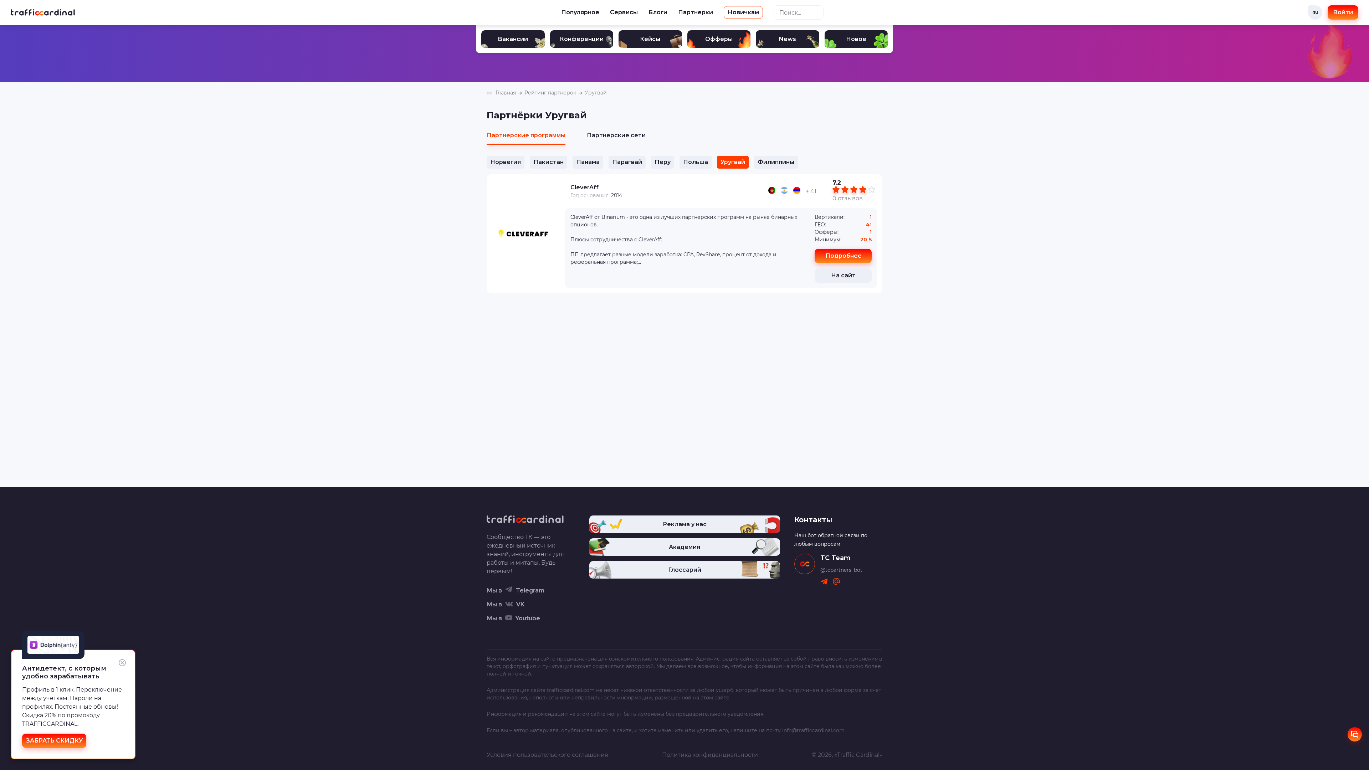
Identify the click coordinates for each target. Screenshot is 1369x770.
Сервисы (624, 12)
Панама (588, 162)
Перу (663, 162)
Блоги (657, 12)
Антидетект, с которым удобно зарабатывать (64, 672)
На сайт (843, 275)
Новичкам (743, 12)
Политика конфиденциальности (710, 754)
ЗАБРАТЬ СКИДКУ (54, 740)
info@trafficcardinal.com (813, 730)
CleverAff (584, 187)
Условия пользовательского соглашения (547, 754)
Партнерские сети (616, 135)
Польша (695, 162)
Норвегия (505, 162)
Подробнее (843, 255)
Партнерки (695, 12)
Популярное (580, 12)
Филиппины (776, 162)
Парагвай (627, 162)
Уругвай (733, 162)
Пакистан (548, 162)
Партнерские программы (526, 135)
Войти (1343, 12)
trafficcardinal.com (571, 690)
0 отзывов (847, 198)
